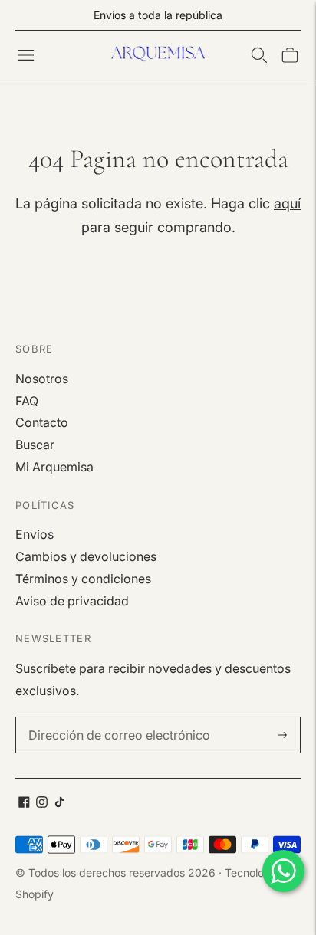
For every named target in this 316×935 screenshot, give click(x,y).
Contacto (41, 422)
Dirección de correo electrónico (109, 717)
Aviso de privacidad (72, 601)
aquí (287, 203)
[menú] (26, 55)
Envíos (34, 534)
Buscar (34, 444)
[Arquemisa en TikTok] (59, 803)
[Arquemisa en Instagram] (42, 803)
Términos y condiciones (83, 578)
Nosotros (41, 378)
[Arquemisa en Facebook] (24, 803)
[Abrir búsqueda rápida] (259, 55)
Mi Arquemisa (54, 466)
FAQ (26, 400)
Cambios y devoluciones (85, 556)
